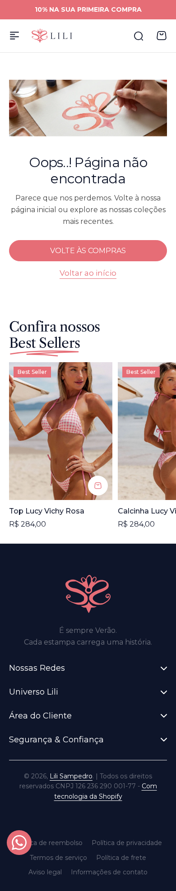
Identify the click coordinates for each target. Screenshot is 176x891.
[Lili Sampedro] (52, 36)
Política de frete (121, 858)
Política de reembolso (48, 843)
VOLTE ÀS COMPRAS (88, 250)
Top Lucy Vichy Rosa (46, 511)
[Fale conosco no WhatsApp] (19, 842)
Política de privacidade (127, 843)
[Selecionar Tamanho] (98, 486)
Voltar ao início (88, 272)
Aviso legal (45, 872)
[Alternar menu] (14, 35)
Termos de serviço (58, 858)
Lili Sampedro (71, 776)
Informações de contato (109, 872)
